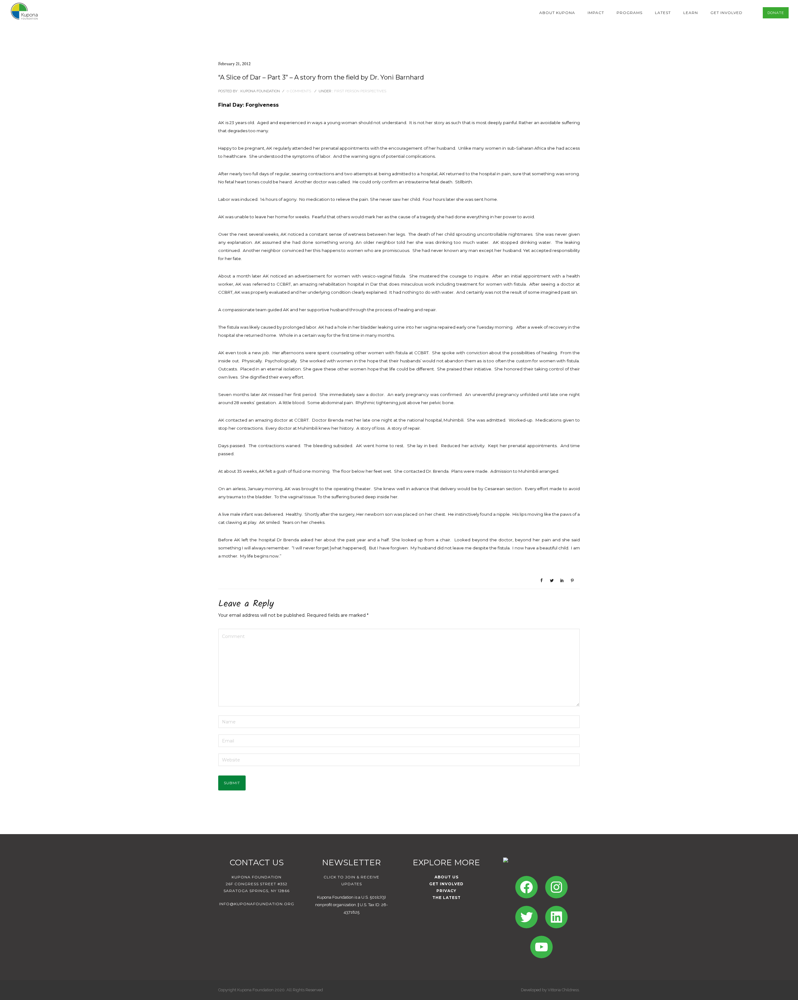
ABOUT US (447, 877)
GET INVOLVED (726, 12)
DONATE (775, 13)
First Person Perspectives (359, 91)
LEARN (690, 12)
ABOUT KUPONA (557, 12)
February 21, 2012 (234, 64)
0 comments (298, 91)
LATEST (663, 12)
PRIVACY (446, 890)
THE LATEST (446, 897)
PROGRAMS (629, 12)
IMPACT (596, 12)
